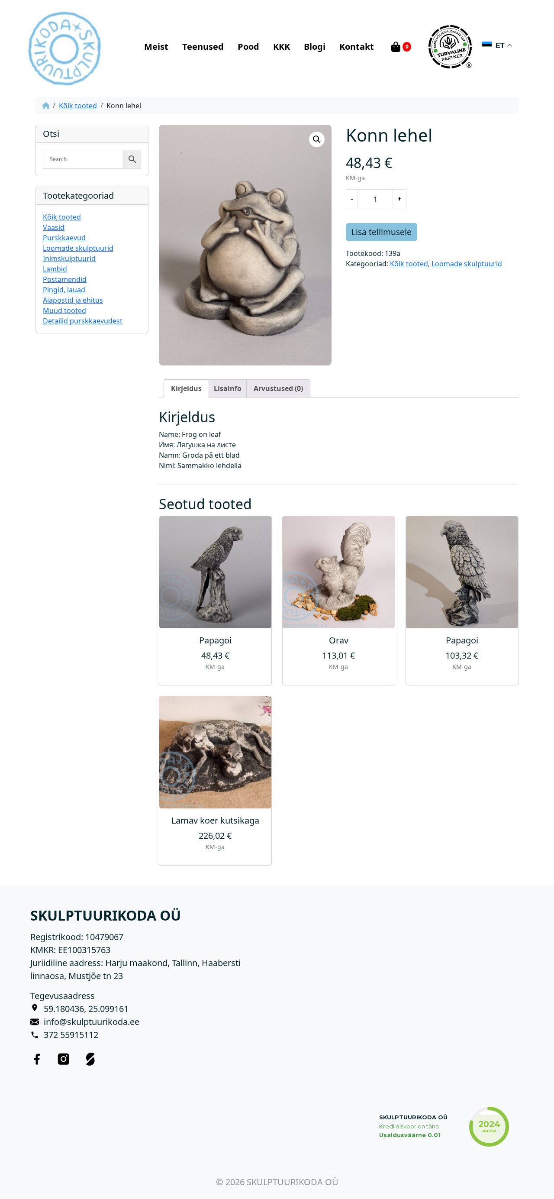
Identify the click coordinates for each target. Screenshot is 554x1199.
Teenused (203, 46)
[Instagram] (63, 1059)
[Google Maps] (37, 1008)
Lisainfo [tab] (228, 388)
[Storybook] (90, 1059)
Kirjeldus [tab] (186, 388)
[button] (317, 139)
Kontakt (356, 46)
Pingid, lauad (64, 289)
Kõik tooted (78, 105)
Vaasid (53, 227)
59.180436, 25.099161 (86, 1009)
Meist (156, 46)
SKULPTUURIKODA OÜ (413, 1117)
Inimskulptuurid (69, 258)
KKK (281, 46)
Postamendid (65, 279)
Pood (248, 46)
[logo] (64, 47)
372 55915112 (71, 1035)
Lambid (55, 269)
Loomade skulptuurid (78, 248)
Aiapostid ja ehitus (73, 300)
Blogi (314, 46)
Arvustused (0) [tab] (278, 388)
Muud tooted (64, 310)
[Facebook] (36, 1059)
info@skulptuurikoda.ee (91, 1022)
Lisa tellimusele (381, 232)
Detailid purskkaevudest (82, 321)
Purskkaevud (64, 237)
